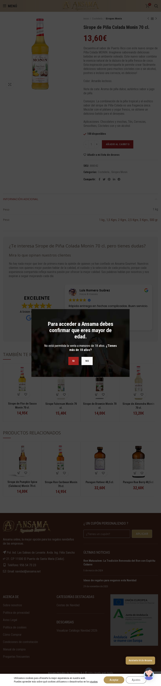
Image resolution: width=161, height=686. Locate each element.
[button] (149, 674)
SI (73, 360)
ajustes (94, 681)
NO (87, 360)
